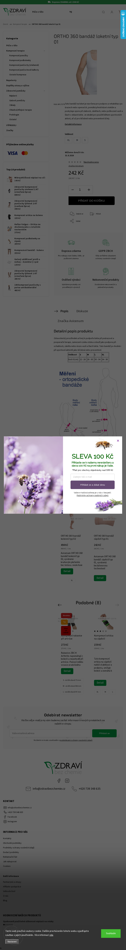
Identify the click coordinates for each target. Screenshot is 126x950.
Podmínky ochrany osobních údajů (92, 495)
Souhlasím (111, 933)
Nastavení (12, 941)
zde (51, 935)
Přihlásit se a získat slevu (92, 484)
